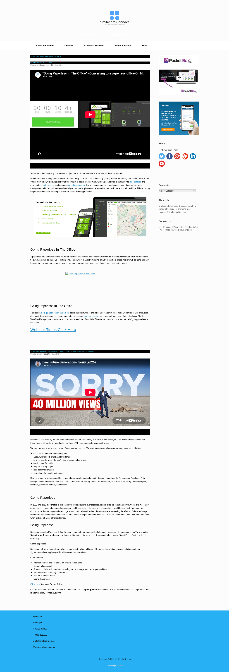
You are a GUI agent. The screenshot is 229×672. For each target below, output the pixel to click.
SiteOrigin (112, 666)
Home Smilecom (45, 45)
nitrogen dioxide (91, 316)
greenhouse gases (76, 185)
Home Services (123, 45)
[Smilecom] (114, 18)
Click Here (35, 584)
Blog (144, 45)
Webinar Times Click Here (53, 329)
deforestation (135, 182)
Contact (68, 45)
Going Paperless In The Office (41, 62)
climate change (47, 185)
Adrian (61, 65)
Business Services (94, 45)
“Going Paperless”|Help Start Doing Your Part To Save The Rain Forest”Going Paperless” (62, 351)
